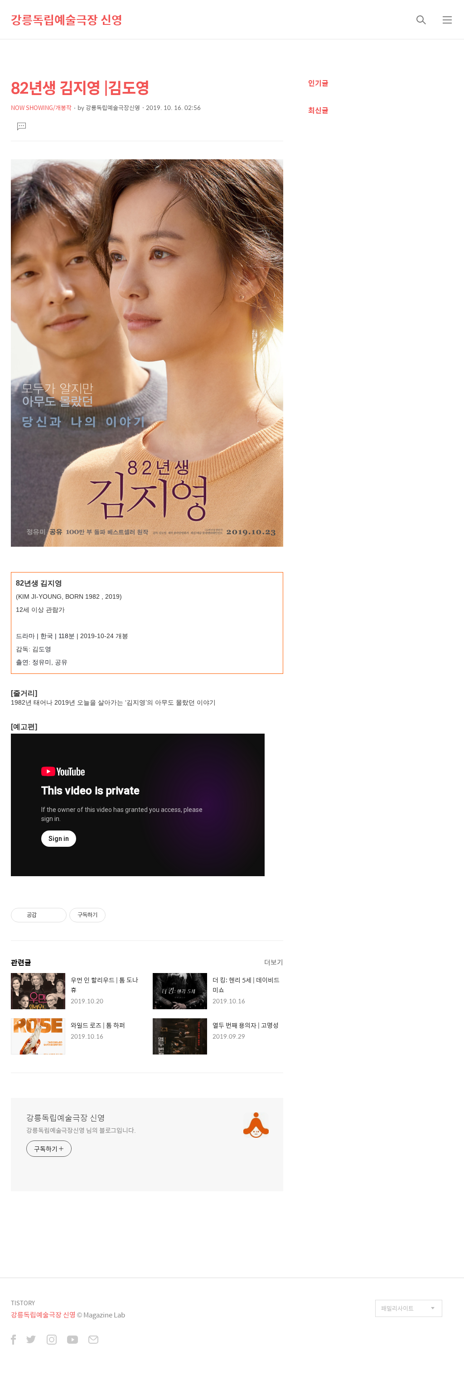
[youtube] (72, 1340)
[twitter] (31, 1340)
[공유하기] (45, 915)
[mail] (93, 1340)
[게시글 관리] (56, 915)
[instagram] (52, 1340)
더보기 (273, 962)
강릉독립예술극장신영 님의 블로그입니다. (81, 1130)
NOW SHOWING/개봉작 (41, 107)
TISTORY (23, 1302)
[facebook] (13, 1340)
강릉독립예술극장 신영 (66, 19)
